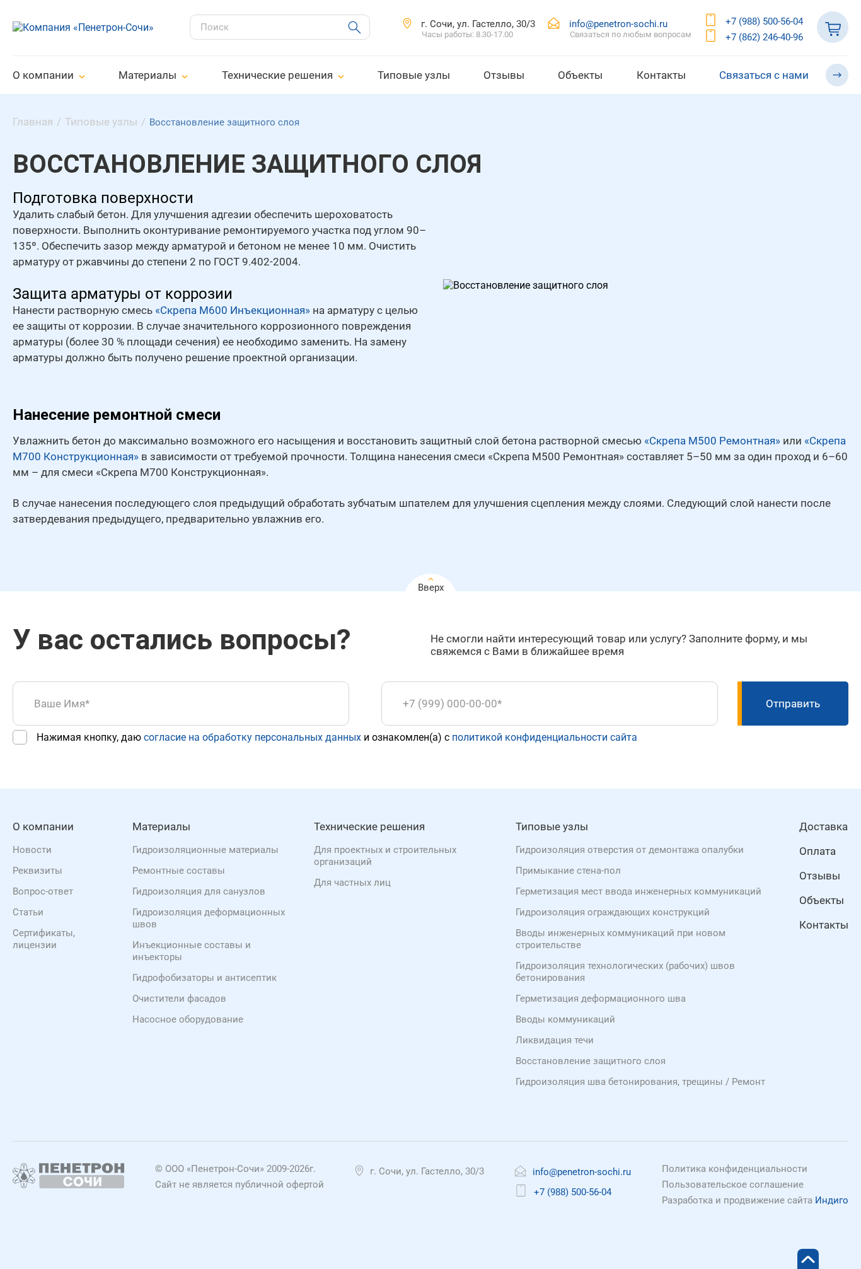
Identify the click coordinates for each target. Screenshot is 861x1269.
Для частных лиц (352, 882)
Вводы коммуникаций (565, 1019)
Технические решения (277, 75)
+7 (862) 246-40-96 (764, 37)
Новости (32, 849)
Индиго (831, 1200)
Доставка (823, 826)
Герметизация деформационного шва (601, 998)
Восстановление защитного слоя (591, 1061)
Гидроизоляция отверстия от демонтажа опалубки (630, 849)
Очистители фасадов (179, 998)
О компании (43, 75)
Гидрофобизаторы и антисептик (204, 977)
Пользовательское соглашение (733, 1184)
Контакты (661, 75)
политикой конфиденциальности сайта (544, 737)
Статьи (28, 912)
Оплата (817, 851)
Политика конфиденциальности (734, 1168)
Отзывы (503, 75)
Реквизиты (37, 870)
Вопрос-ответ (43, 891)
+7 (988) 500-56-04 (764, 21)
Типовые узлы (414, 75)
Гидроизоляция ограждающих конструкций (613, 912)
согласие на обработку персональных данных (252, 737)
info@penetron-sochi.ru (618, 24)
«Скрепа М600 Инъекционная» (232, 310)
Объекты (580, 75)
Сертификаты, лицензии (44, 939)
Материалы (147, 75)
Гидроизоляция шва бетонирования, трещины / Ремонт (640, 1081)
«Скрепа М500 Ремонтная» (712, 440)
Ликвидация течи (555, 1040)
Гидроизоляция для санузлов (198, 891)
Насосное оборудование (187, 1019)
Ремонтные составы (178, 870)
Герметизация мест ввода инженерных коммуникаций (638, 891)
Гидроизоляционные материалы (205, 849)
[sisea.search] (348, 27)
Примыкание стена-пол (568, 870)
